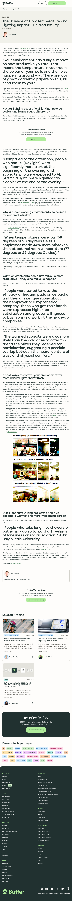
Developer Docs (43, 803)
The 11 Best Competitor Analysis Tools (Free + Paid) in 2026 (17, 640)
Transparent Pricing (44, 834)
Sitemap (40, 863)
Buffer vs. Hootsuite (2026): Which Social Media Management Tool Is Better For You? (17, 685)
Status (40, 814)
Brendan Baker (25, 48)
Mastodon (5, 840)
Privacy (56, 893)
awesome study (13, 228)
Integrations (6, 802)
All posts (29, 744)
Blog (39, 776)
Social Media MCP (8, 814)
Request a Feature (43, 820)
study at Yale (45, 549)
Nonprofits (5, 872)
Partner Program (43, 857)
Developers (5, 878)
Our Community (43, 800)
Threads (4, 846)
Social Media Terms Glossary (47, 788)
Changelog (41, 817)
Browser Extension (8, 811)
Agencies (5, 869)
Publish (4, 779)
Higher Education (7, 875)
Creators (5, 863)
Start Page (5, 799)
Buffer (66, 89)
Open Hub (41, 828)
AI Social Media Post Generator (48, 794)
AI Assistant (6, 796)
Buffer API (5, 817)
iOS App (5, 805)
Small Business (7, 866)
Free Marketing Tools (44, 791)
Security (67, 893)
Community (6, 782)
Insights (6, 785)
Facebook (5, 828)
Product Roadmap (44, 840)
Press (39, 854)
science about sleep (27, 203)
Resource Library (43, 785)
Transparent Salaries (44, 837)
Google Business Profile (9, 831)
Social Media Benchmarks (46, 782)
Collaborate (6, 788)
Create (4, 776)
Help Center (41, 811)
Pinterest (5, 843)
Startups (5, 882)
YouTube (5, 856)
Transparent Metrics (44, 831)
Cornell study (12, 432)
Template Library (43, 779)
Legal (39, 860)
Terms (61, 893)
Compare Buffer (43, 797)
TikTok (4, 849)
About (40, 848)
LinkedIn (5, 837)
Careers (40, 851)
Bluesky (4, 825)
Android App (6, 808)
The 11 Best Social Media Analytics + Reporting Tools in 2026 (52, 640)
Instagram (5, 834)
